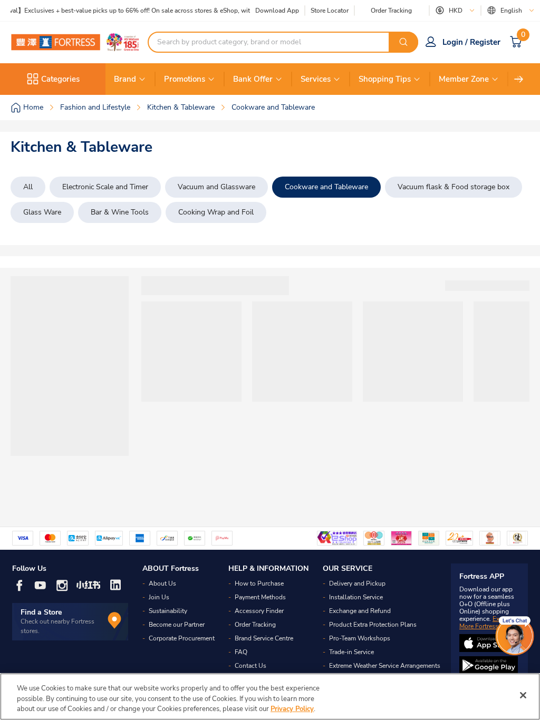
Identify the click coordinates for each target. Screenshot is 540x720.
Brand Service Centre (264, 638)
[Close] (523, 695)
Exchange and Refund (360, 611)
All (28, 187)
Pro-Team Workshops (359, 638)
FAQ (241, 652)
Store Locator (330, 11)
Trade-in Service (351, 652)
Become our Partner (177, 624)
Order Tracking (391, 10)
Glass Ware (42, 212)
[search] (403, 42)
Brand (125, 79)
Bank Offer (253, 79)
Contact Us (250, 665)
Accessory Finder (259, 611)
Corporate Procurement (182, 638)
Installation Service (356, 597)
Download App (277, 10)
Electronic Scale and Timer (105, 187)
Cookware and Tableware (326, 187)
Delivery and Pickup (357, 583)
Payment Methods (260, 597)
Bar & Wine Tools (120, 212)
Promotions (184, 79)
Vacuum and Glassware (216, 187)
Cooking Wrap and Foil (216, 212)
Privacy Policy (292, 709)
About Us (162, 583)
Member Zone (464, 79)
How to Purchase (259, 583)
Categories (60, 79)
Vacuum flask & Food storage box (453, 187)
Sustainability (168, 611)
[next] (519, 79)
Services (316, 79)
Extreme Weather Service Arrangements (384, 665)
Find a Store (41, 612)
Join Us (159, 597)
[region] (270, 696)
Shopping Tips (385, 79)
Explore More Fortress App (486, 622)
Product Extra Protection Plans (373, 624)
